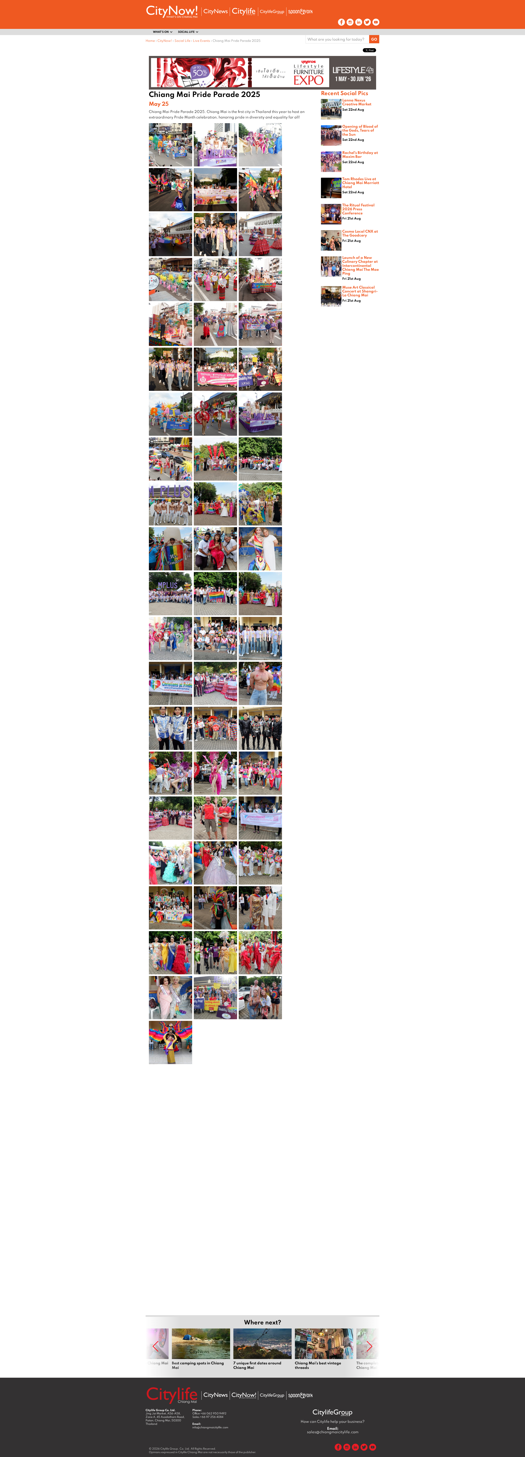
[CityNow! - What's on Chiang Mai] (172, 12)
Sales (207, 1417)
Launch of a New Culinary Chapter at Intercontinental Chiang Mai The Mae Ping (360, 265)
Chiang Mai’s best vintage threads (324, 1351)
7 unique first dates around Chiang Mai (262, 1351)
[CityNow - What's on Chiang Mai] (243, 1395)
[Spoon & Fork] (300, 12)
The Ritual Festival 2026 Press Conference (358, 208)
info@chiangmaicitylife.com (210, 1427)
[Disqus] (233, 1133)
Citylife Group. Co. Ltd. (175, 1448)
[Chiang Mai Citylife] (243, 11)
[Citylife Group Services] (272, 11)
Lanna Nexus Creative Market (356, 102)
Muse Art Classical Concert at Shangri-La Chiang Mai (360, 291)
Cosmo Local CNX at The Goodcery (360, 233)
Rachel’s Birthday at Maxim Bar (360, 154)
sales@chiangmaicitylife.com (332, 1430)
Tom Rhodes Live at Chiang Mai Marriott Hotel (360, 182)
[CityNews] (215, 12)
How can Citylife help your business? (333, 1421)
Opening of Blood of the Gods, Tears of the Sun (360, 130)
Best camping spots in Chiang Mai (201, 1351)
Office (209, 1413)
